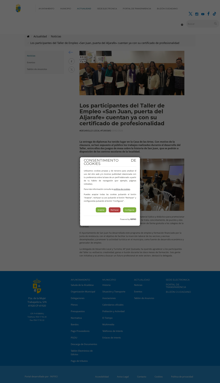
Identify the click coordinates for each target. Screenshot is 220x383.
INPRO (133, 219)
